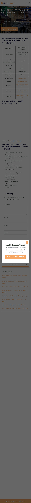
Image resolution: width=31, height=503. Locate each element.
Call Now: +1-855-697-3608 (16, 257)
